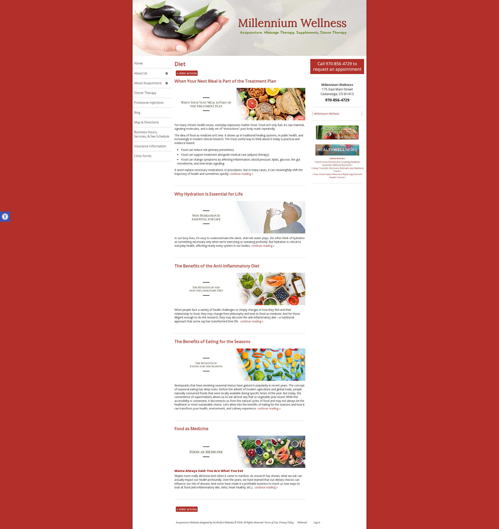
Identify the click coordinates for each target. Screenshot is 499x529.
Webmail (302, 522)
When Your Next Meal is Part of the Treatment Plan (225, 81)
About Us (140, 73)
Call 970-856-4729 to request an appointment (337, 66)
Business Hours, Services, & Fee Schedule (151, 134)
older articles (187, 73)
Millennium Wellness (326, 113)
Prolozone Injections (149, 103)
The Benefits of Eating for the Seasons (212, 341)
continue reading (241, 174)
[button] (5, 217)
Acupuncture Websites (187, 522)
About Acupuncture (148, 83)
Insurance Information (150, 146)
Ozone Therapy (145, 93)
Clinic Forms (142, 156)
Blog (137, 113)
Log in (317, 522)
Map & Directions (146, 122)
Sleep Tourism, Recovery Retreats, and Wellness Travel (338, 170)
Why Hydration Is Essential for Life (208, 194)
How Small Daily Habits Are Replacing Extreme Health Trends (338, 176)
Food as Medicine (191, 428)
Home (138, 63)
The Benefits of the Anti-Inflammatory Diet (216, 266)
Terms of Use (271, 522)
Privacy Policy (286, 522)
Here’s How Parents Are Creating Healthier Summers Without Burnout (338, 163)
